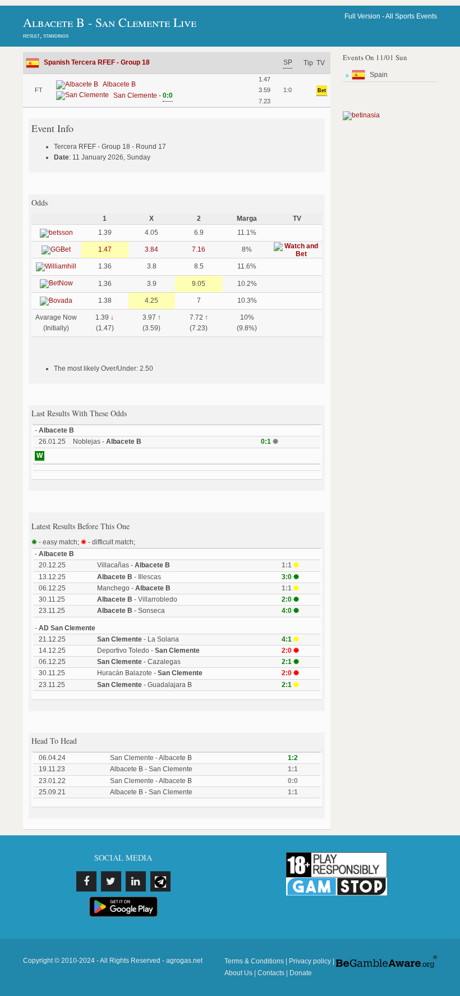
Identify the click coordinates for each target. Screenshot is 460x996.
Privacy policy (310, 961)
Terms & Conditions (254, 961)
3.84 (151, 249)
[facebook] (86, 881)
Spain (379, 75)
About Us (238, 973)
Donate (300, 973)
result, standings (45, 35)
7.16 (198, 249)
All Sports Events (411, 16)
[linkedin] (136, 881)
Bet (322, 90)
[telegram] (160, 881)
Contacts (270, 973)
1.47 (105, 249)
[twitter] (111, 881)
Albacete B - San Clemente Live (109, 22)
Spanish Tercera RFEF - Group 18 (97, 62)
